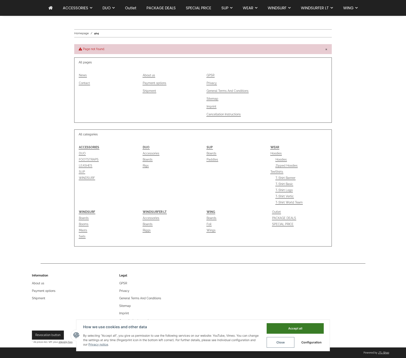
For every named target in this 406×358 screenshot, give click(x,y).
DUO (82, 153)
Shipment (149, 91)
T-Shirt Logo (284, 190)
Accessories (151, 153)
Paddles (212, 159)
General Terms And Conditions (227, 91)
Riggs (147, 230)
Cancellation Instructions (224, 114)
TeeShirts (276, 171)
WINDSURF (87, 178)
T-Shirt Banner (285, 178)
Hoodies (276, 153)
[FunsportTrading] (50, 8)
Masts (83, 230)
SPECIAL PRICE (283, 224)
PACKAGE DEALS (284, 218)
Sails (82, 236)
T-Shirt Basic (284, 184)
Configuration (311, 342)
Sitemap (212, 98)
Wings (211, 230)
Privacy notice (98, 344)
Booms (83, 224)
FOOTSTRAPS (89, 159)
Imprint (211, 106)
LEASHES (85, 165)
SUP (82, 171)
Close (280, 342)
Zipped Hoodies (287, 165)
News (83, 75)
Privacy (212, 83)
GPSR (210, 75)
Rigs (146, 165)
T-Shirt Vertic (285, 196)
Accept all (295, 328)
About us (149, 75)
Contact (84, 83)
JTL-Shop (383, 352)
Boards (147, 159)
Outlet (276, 212)
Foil (209, 224)
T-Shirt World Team (289, 202)
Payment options (154, 83)
